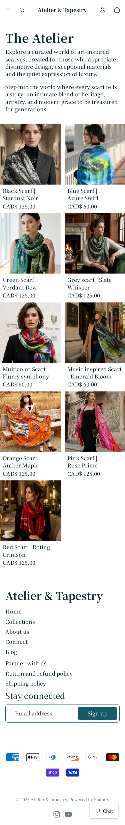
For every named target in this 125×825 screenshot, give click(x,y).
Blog (11, 652)
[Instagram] (57, 814)
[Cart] (117, 10)
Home (13, 611)
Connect (16, 641)
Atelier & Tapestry (49, 799)
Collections (20, 621)
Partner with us (26, 663)
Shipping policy (25, 683)
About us (17, 631)
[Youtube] (68, 814)
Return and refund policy (39, 673)
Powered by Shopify (89, 799)
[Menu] (7, 10)
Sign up (97, 713)
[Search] (22, 10)
